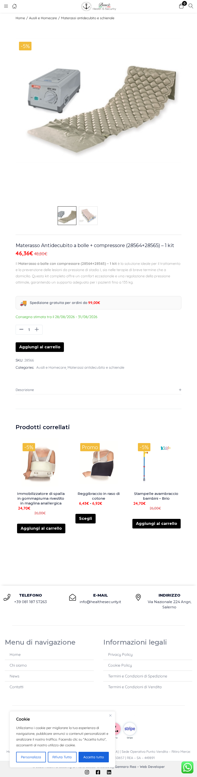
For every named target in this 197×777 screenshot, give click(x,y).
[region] (62, 739)
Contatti (16, 686)
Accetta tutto (93, 757)
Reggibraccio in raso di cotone (99, 496)
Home (20, 18)
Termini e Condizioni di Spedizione (137, 676)
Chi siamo (18, 665)
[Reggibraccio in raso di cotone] (98, 462)
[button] (181, 6)
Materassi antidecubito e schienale (87, 18)
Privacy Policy (120, 654)
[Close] (110, 715)
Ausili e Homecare (43, 18)
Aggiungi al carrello (39, 347)
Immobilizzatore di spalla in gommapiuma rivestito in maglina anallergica (41, 498)
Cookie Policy (120, 665)
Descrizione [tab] (25, 390)
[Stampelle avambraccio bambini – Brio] (156, 462)
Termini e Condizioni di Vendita (135, 686)
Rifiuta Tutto (62, 757)
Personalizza (31, 757)
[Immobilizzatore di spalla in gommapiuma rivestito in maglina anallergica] (41, 462)
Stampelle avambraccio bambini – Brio (156, 496)
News (14, 676)
